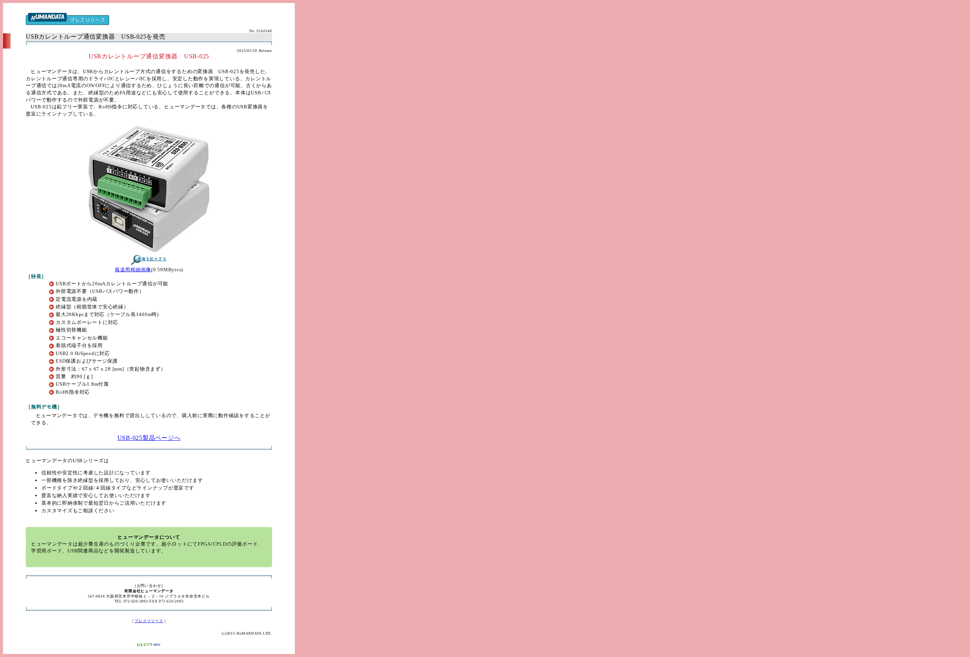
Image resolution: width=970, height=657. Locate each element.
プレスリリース (149, 621)
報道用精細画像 (133, 269)
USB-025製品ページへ (149, 438)
